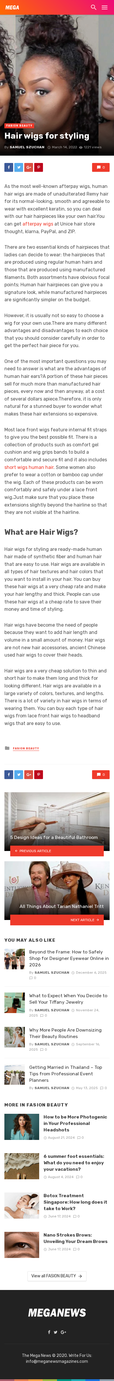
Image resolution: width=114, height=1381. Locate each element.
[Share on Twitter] (18, 167)
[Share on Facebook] (8, 167)
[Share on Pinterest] (38, 167)
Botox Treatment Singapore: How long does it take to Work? (75, 1202)
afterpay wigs (38, 224)
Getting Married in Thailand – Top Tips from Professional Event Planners (65, 1073)
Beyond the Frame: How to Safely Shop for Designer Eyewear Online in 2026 (69, 958)
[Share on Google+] (28, 167)
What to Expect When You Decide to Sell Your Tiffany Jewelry (68, 999)
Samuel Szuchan (27, 147)
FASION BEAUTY (19, 125)
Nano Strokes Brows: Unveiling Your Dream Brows (76, 1238)
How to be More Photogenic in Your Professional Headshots (75, 1123)
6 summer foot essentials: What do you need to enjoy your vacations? (74, 1162)
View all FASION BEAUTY (53, 1276)
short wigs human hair (28, 467)
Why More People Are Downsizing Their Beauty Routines (65, 1033)
